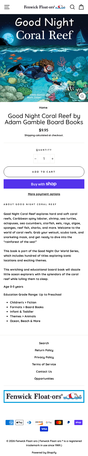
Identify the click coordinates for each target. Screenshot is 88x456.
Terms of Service (44, 364)
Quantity (44, 150)
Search (44, 343)
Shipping (30, 135)
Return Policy (44, 350)
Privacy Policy (44, 357)
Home (43, 107)
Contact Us (44, 371)
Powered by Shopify (44, 452)
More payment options (44, 194)
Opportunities (44, 378)
